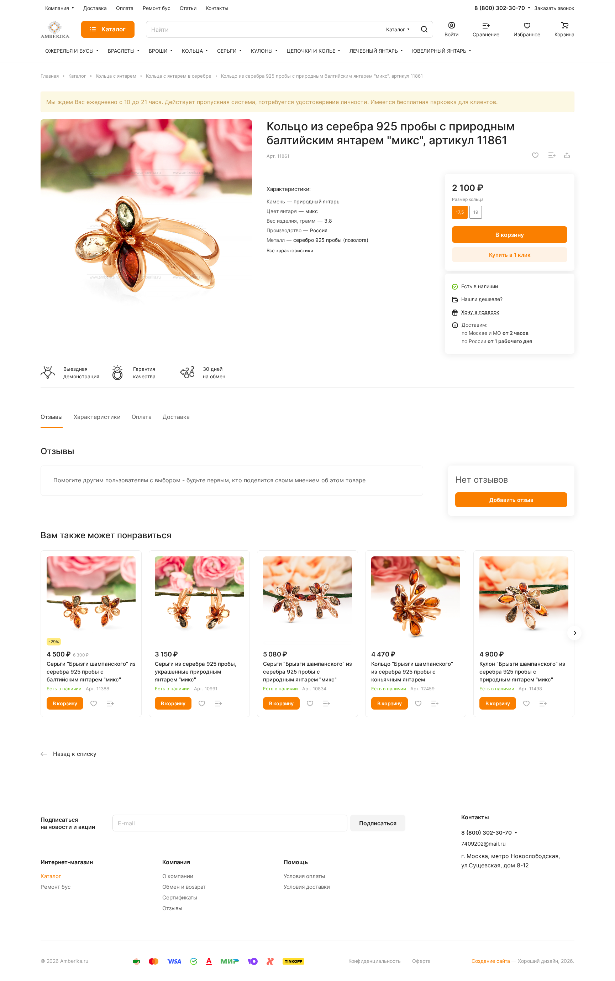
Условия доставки (307, 886)
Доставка (176, 416)
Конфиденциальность (374, 961)
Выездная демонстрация (81, 372)
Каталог (51, 876)
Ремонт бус (55, 886)
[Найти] (424, 29)
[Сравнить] (552, 155)
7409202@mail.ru (483, 843)
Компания (176, 862)
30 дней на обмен (214, 372)
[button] (574, 633)
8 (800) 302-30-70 (499, 8)
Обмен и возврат (184, 886)
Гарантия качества (144, 372)
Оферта (421, 961)
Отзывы (52, 416)
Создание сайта (491, 961)
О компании (177, 876)
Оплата (142, 416)
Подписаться (377, 823)
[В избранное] (535, 155)
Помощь (296, 862)
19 (475, 212)
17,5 (460, 212)
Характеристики (97, 416)
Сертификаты (179, 897)
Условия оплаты (304, 876)
